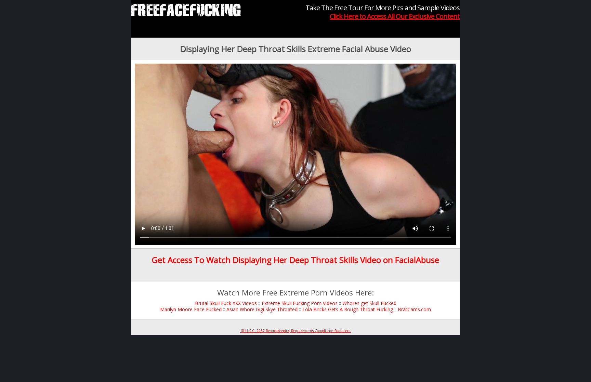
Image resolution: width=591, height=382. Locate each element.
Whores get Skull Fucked (369, 303)
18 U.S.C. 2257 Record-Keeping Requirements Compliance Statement (295, 330)
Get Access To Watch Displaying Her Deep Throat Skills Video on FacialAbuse (295, 259)
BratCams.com (414, 309)
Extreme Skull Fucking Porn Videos (300, 303)
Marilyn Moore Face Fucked (191, 309)
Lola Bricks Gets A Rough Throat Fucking (347, 309)
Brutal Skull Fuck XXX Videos (226, 303)
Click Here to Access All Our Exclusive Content (395, 16)
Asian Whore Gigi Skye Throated (262, 309)
